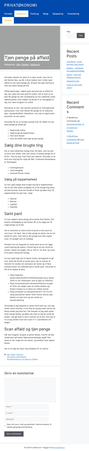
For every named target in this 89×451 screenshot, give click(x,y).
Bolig (45, 13)
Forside (8, 13)
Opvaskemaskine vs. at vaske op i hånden (22, 359)
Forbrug (34, 13)
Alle (18, 64)
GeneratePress (59, 448)
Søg (68, 31)
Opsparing (58, 13)
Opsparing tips (73, 81)
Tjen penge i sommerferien (16, 357)
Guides (8, 20)
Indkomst (21, 13)
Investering (73, 13)
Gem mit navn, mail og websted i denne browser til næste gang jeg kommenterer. (29, 425)
